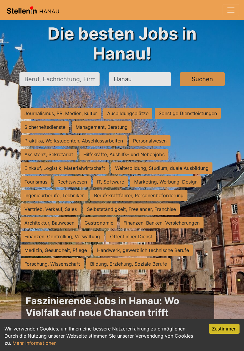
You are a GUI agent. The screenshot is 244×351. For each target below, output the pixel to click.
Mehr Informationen (34, 343)
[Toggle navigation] (231, 10)
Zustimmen (224, 329)
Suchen (202, 79)
